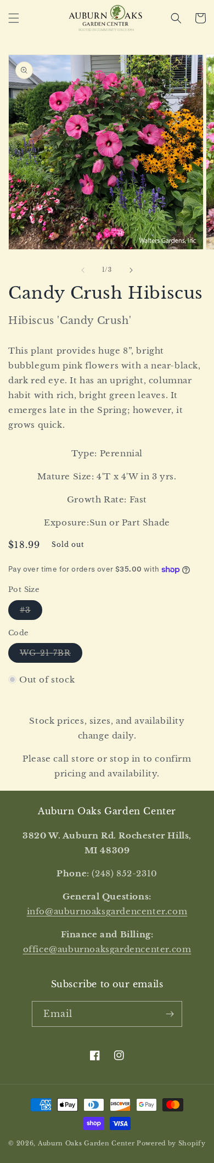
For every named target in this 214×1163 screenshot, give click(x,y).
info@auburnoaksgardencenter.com (107, 911)
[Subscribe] (169, 1014)
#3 (31, 612)
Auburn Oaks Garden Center (86, 1143)
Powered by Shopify (171, 1143)
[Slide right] (131, 270)
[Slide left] (83, 270)
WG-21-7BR (51, 655)
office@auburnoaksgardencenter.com (107, 949)
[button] (14, 18)
